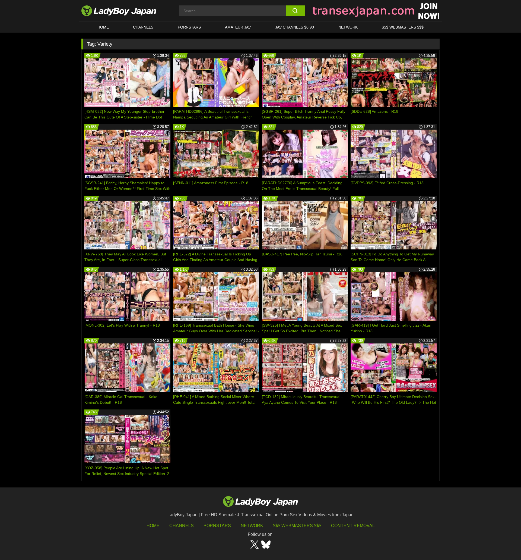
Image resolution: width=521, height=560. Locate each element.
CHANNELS (143, 27)
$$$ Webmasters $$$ (297, 525)
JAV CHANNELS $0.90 (294, 27)
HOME (103, 27)
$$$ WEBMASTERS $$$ (403, 27)
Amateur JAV (238, 27)
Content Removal (353, 525)
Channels (181, 525)
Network (348, 27)
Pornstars (189, 27)
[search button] (295, 10)
